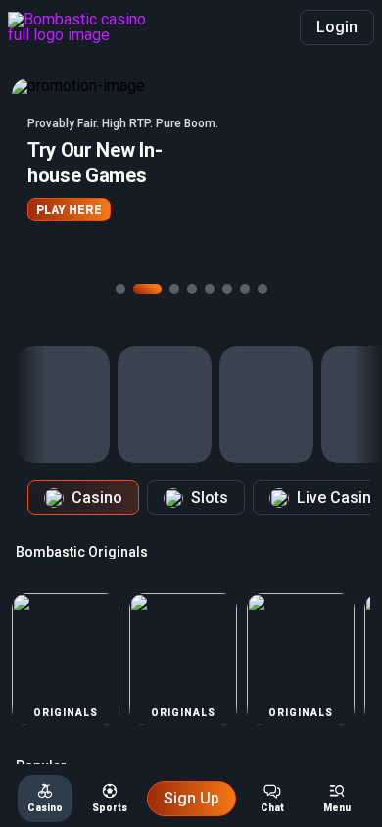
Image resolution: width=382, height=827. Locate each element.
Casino (97, 497)
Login (337, 27)
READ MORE (251, 222)
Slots (209, 497)
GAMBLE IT (153, 222)
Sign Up (191, 798)
